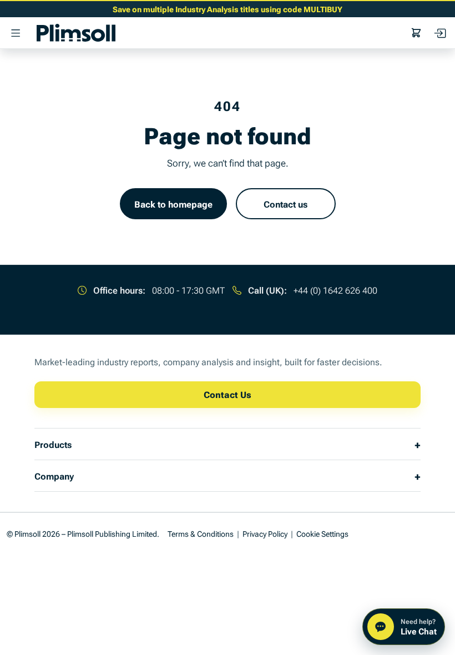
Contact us (285, 203)
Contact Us (227, 394)
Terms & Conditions (201, 533)
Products (53, 444)
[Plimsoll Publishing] (76, 33)
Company (54, 475)
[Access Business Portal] (439, 33)
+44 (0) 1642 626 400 (335, 289)
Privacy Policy (264, 533)
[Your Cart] (416, 33)
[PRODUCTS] (15, 33)
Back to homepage (173, 203)
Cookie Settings (322, 533)
